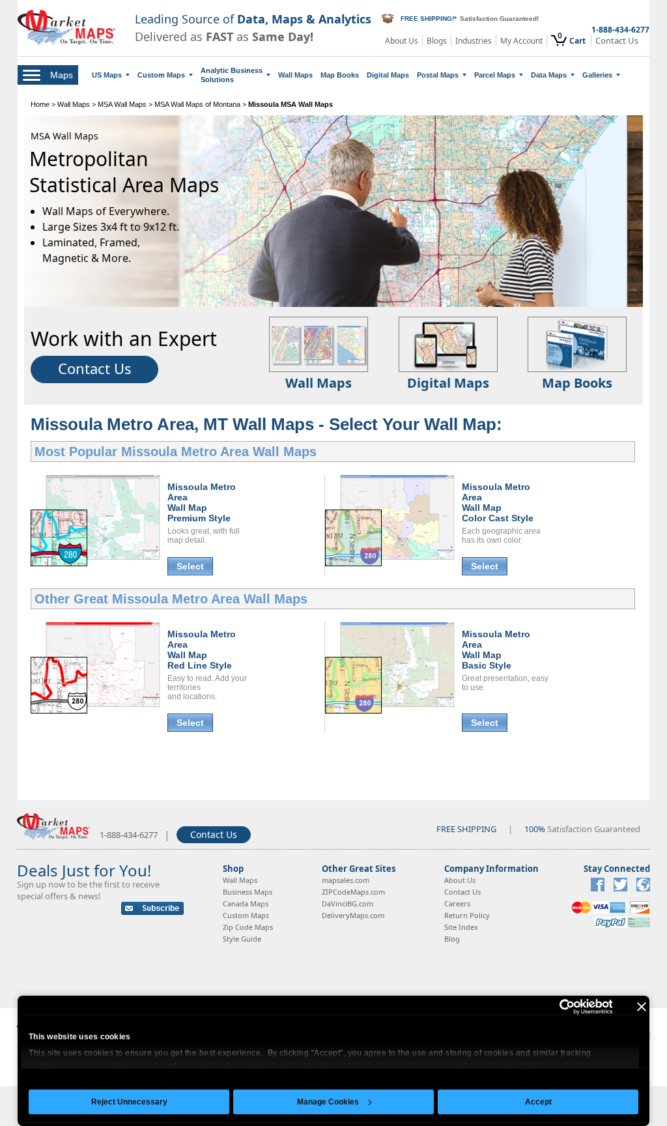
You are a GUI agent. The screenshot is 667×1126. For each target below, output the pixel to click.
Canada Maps (245, 903)
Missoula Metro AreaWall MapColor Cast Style (497, 502)
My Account (521, 40)
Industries (473, 40)
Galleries (597, 75)
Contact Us (616, 40)
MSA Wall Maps (122, 104)
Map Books (339, 75)
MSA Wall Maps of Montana (197, 104)
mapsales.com (345, 880)
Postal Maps (438, 75)
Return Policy (467, 915)
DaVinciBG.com (347, 903)
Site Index (461, 927)
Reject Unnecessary (129, 1101)
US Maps (107, 75)
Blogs (437, 40)
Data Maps (549, 75)
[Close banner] (641, 1006)
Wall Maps (295, 75)
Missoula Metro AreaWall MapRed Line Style (201, 650)
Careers (457, 903)
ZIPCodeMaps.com (353, 892)
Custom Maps (161, 75)
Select (190, 566)
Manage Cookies (328, 1101)
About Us (401, 40)
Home (40, 104)
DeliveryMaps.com (353, 915)
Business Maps (247, 892)
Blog (452, 939)
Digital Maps (388, 75)
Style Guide (242, 939)
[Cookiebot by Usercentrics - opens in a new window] (556, 1007)
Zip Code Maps (248, 927)
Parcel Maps (494, 75)
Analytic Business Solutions (232, 74)
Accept (538, 1101)
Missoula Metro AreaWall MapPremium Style (201, 502)
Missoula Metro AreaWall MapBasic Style (496, 650)
